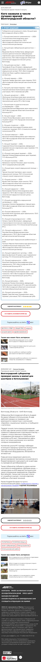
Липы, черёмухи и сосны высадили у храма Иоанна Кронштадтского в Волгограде (22, 576)
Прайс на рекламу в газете (22, 591)
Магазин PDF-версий (10, 596)
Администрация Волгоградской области (15, 408)
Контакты (6, 591)
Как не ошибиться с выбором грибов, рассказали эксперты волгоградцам (20, 352)
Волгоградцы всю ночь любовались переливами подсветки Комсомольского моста (23, 558)
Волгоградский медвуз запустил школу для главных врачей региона (22, 346)
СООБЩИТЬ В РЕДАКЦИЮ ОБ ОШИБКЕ (16, 601)
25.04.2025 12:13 (6, 8)
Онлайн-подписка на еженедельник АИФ (19, 599)
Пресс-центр (28, 593)
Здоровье (13, 24)
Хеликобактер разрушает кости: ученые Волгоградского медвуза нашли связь (21, 340)
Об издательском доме (11, 593)
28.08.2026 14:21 (6, 369)
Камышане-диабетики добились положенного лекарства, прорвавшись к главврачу (23, 358)
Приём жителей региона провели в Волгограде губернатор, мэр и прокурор (20, 501)
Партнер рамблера (18, 652)
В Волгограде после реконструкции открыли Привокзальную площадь (22, 564)
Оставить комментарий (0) (16, 314)
